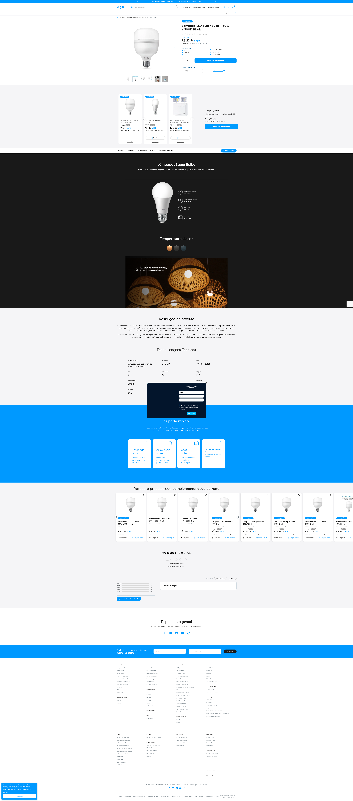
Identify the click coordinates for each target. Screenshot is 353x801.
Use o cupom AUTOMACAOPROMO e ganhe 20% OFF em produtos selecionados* (176, 1)
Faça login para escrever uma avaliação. (129, 599)
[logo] (120, 7)
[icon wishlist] (229, 7)
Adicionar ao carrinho (221, 127)
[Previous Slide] (143, 119)
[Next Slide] (192, 119)
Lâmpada (129, 17)
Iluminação (122, 17)
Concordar (19, 796)
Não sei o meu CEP (218, 71)
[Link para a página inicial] (117, 17)
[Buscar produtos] (132, 7)
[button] (224, 7)
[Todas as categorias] (126, 7)
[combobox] (154, 7)
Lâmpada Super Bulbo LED (138, 17)
